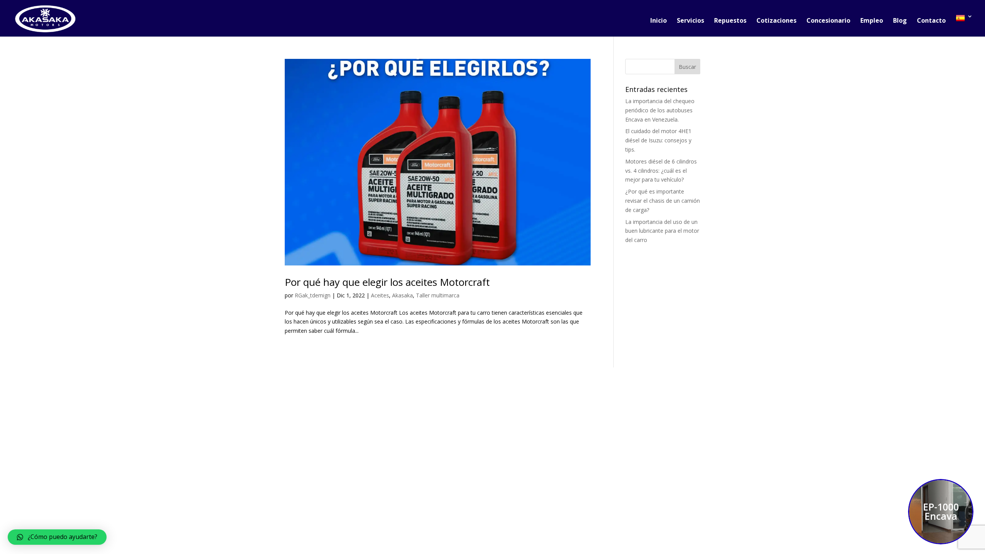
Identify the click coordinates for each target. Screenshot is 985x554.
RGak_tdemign (313, 295)
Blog (900, 21)
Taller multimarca (437, 295)
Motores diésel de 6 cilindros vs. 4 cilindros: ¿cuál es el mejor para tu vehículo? (661, 171)
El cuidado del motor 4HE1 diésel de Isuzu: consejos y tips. (658, 140)
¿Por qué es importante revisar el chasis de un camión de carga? (662, 201)
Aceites (380, 295)
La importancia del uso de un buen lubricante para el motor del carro (662, 231)
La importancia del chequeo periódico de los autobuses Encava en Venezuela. (660, 110)
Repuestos (730, 21)
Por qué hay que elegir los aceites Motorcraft (387, 282)
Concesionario (828, 21)
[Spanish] (964, 25)
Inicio (658, 21)
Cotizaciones (776, 21)
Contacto (931, 21)
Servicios (690, 21)
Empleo (871, 21)
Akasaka (402, 295)
